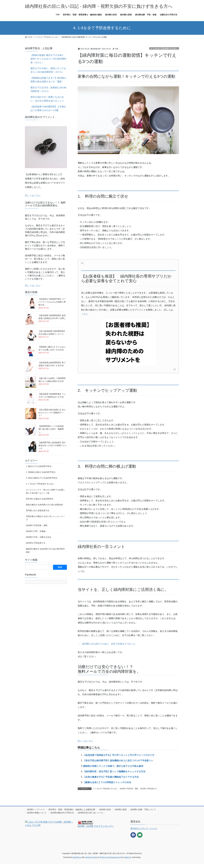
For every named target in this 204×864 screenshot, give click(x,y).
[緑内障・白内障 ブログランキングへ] (85, 822)
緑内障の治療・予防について (143, 809)
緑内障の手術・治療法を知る (38, 537)
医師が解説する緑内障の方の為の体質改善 (44, 505)
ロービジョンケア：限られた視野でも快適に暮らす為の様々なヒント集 (45, 491)
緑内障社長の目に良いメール (90, 813)
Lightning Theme (91, 857)
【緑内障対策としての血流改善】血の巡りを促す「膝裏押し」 (51, 429)
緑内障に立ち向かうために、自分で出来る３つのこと (108, 644)
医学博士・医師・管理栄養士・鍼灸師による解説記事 (72, 809)
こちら (84, 314)
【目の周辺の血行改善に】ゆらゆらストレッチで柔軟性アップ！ (52, 413)
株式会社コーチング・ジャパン (144, 828)
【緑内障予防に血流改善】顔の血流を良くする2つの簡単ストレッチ (52, 445)
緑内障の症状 (105, 809)
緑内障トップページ (36, 809)
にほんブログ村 (33, 825)
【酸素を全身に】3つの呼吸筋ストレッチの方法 (107, 782)
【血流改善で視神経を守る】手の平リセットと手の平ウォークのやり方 (118, 755)
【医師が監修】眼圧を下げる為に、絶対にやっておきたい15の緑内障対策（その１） (48, 59)
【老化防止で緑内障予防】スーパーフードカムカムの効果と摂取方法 (52, 302)
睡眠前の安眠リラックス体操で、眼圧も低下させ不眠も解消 (113, 766)
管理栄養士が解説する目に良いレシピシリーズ (45, 518)
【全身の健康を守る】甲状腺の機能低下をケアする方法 (111, 777)
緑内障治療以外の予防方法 (62, 813)
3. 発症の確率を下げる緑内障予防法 (41, 478)
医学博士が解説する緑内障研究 (39, 499)
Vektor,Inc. (128, 857)
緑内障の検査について (36, 813)
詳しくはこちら (85, 741)
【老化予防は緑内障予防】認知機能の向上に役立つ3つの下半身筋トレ (118, 760)
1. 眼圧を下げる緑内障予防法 (38, 466)
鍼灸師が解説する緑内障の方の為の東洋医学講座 (45, 550)
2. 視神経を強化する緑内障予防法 (40, 472)
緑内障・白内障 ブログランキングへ (96, 826)
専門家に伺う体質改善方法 (37, 510)
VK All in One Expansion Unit (110, 857)
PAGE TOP (196, 835)
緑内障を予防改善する (148, 789)
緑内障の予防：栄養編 (35, 531)
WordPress (77, 857)
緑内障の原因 (121, 809)
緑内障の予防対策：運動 (129, 789)
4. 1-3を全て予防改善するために (164, 48)
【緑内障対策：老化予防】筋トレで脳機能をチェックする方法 (114, 771)
